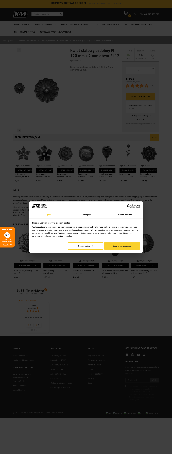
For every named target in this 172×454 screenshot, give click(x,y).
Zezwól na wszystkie (122, 246)
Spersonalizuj (84, 246)
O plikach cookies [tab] (124, 214)
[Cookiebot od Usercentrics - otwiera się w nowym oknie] (129, 206)
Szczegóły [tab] (86, 214)
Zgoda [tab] (48, 214)
